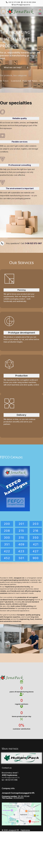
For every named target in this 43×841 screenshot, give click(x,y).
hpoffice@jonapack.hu (11, 777)
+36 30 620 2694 (29, 2)
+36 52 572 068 (14, 2)
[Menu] (3, 11)
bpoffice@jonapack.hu (22, 5)
